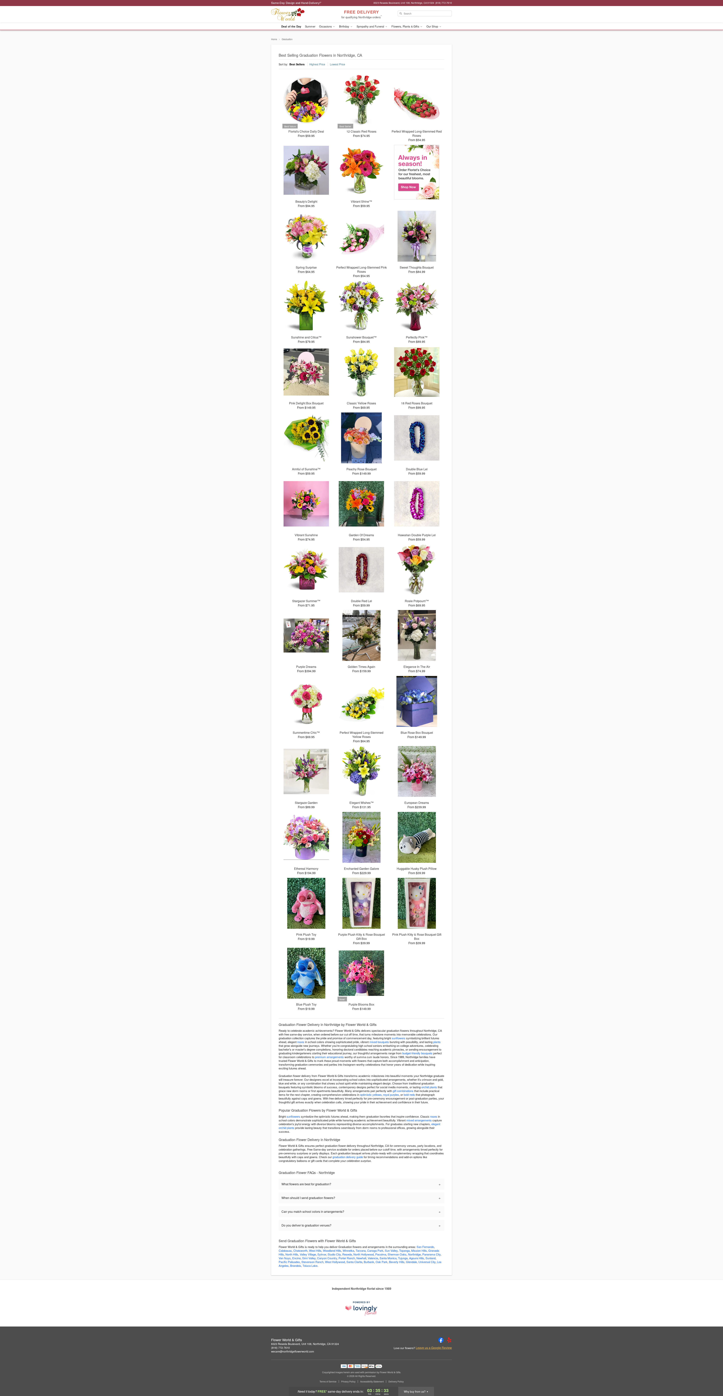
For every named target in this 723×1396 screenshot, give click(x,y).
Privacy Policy (348, 1381)
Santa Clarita (354, 1262)
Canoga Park (375, 1250)
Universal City (426, 1262)
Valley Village (308, 1254)
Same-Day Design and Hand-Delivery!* (296, 3)
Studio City (334, 1254)
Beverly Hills (396, 1262)
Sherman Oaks (397, 1254)
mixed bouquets (379, 1042)
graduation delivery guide (348, 1157)
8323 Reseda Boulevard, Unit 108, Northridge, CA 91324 (305, 1344)
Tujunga (403, 1258)
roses (300, 1042)
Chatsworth (300, 1250)
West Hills (315, 1250)
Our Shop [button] (432, 26)
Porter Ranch (347, 1258)
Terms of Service (328, 1381)
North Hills (291, 1254)
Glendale (411, 1262)
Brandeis (295, 1266)
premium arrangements (329, 1057)
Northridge (414, 1254)
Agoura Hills (416, 1258)
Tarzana (361, 1250)
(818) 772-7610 (280, 1347)
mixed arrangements (419, 1120)
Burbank (369, 1262)
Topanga (404, 1250)
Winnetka (348, 1250)
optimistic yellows (371, 1095)
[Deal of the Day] (416, 172)
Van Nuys (285, 1258)
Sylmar (321, 1254)
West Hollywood (335, 1262)
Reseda (347, 1254)
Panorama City (431, 1254)
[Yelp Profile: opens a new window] (449, 1340)
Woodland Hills (332, 1250)
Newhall (361, 1258)
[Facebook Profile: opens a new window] (441, 1340)
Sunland (430, 1258)
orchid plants (429, 1087)
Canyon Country (327, 1258)
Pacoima (380, 1254)
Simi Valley (309, 1258)
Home (274, 39)
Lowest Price (337, 64)
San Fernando (425, 1247)
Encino (296, 1258)
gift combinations (403, 1091)
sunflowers (398, 1038)
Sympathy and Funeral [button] (371, 26)
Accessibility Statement (372, 1381)
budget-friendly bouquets (417, 1053)
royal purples (391, 1095)
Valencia (373, 1258)
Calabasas (285, 1250)
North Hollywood (363, 1254)
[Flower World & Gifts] (298, 14)
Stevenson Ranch (312, 1262)
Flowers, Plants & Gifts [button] (405, 26)
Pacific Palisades (289, 1262)
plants (437, 1042)
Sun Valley (391, 1250)
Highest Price (317, 64)
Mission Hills (419, 1250)
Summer (310, 26)
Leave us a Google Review (434, 1348)
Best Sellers (297, 64)
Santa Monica (388, 1258)
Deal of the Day (291, 26)
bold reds (409, 1095)
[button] (713, 1380)
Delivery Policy (396, 1381)
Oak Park (381, 1262)
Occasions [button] (326, 26)
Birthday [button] (344, 26)
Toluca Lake (310, 1266)
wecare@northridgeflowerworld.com (292, 1351)
